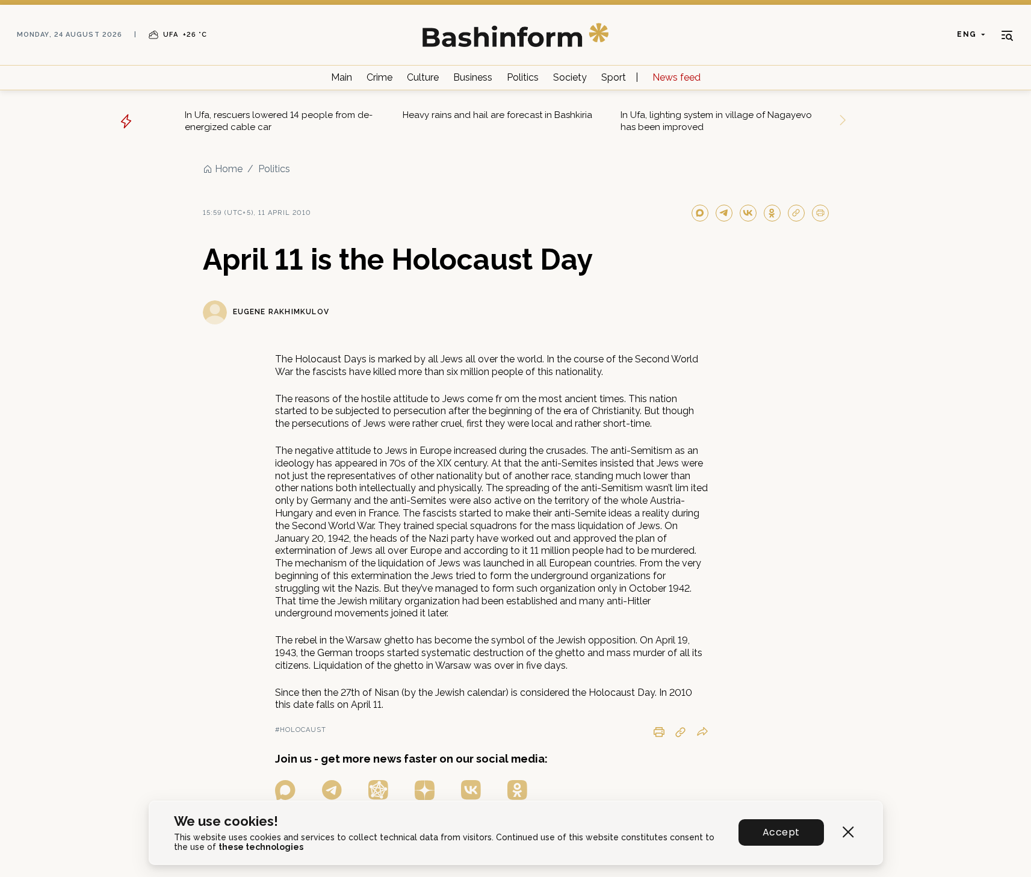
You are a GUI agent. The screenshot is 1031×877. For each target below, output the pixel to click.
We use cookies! (226, 821)
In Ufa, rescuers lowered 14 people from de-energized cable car (279, 121)
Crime (379, 77)
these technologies (260, 847)
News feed (676, 77)
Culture (423, 77)
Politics (523, 77)
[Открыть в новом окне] (285, 790)
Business (472, 77)
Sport (613, 77)
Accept (781, 832)
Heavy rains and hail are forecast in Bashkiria (497, 115)
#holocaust (301, 730)
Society (570, 77)
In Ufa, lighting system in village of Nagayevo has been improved (716, 121)
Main (341, 77)
